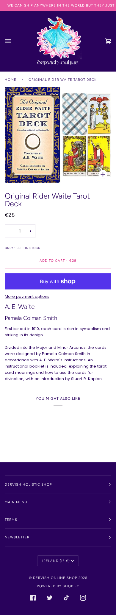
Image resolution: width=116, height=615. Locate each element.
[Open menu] (14, 41)
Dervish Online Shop (55, 578)
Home (10, 80)
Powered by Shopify (58, 586)
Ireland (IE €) (56, 561)
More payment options (27, 296)
